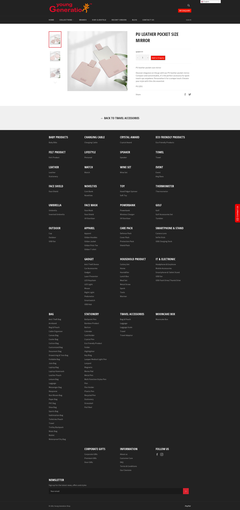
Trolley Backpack (56, 427)
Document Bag (55, 351)
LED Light (88, 284)
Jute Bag (52, 363)
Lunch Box (124, 276)
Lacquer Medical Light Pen (95, 359)
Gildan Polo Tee (91, 245)
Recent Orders (119, 20)
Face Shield (53, 191)
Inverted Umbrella (56, 214)
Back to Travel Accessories (121, 118)
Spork (122, 288)
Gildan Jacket (90, 241)
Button (87, 327)
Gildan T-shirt (90, 249)
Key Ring (88, 355)
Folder (87, 347)
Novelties (88, 195)
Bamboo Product (91, 323)
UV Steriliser (89, 218)
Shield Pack (125, 245)
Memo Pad (88, 371)
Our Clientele (99, 20)
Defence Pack (125, 233)
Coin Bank (88, 191)
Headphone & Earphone (166, 264)
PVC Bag (52, 403)
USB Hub (88, 304)
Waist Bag (53, 431)
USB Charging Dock (164, 241)
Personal (88, 157)
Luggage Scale (126, 327)
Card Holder (89, 335)
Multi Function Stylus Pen (95, 379)
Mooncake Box (162, 319)
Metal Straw (125, 284)
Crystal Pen (89, 339)
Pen (86, 383)
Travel (51, 423)
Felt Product (54, 157)
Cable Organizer (56, 331)
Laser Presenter (91, 276)
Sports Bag (53, 411)
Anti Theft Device (91, 264)
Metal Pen (88, 375)
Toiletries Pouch (56, 419)
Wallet (51, 435)
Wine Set (124, 172)
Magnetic (88, 367)
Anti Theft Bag (55, 319)
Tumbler (159, 218)
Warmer (123, 296)
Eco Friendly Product (93, 343)
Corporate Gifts (91, 454)
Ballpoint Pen (90, 319)
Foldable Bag (54, 359)
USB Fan (52, 241)
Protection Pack (127, 241)
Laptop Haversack (56, 371)
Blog (134, 20)
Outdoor (52, 237)
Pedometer (89, 296)
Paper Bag (53, 399)
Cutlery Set (125, 264)
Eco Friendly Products (165, 142)
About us (124, 454)
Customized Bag (56, 347)
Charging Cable (91, 142)
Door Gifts (88, 462)
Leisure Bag (54, 379)
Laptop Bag (54, 367)
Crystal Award (126, 142)
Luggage (52, 383)
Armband (53, 323)
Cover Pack (124, 237)
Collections (66, 20)
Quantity (139, 52)
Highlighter (89, 351)
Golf (157, 210)
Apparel (87, 233)
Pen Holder (89, 387)
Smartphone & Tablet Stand (168, 272)
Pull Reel (88, 407)
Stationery (53, 176)
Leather (52, 172)
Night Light (89, 292)
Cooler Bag (53, 339)
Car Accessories (91, 268)
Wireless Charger (127, 214)
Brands (83, 20)
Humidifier (124, 272)
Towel (158, 157)
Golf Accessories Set (164, 214)
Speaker (123, 157)
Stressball (88, 403)
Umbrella (53, 210)
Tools (122, 292)
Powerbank (125, 210)
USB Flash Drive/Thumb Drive (168, 280)
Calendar (88, 331)
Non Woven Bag (55, 395)
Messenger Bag (55, 387)
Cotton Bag (54, 343)
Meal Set (123, 280)
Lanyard (87, 363)
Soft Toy (123, 195)
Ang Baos (160, 176)
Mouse (87, 288)
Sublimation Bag (56, 415)
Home (51, 20)
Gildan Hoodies (90, 237)
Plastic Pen (89, 391)
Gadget (87, 272)
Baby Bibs (53, 142)
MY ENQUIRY (184, 10)
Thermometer (162, 191)
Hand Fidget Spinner (128, 191)
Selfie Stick (160, 237)
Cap (50, 233)
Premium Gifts (90, 458)
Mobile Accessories (164, 268)
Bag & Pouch (54, 327)
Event (158, 172)
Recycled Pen (90, 395)
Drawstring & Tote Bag (58, 355)
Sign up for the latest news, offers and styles (67, 485)
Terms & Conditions (128, 466)
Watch (87, 172)
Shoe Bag (53, 407)
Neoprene (53, 391)
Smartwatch (89, 300)
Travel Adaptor (126, 335)
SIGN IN (188, 20)
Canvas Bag (53, 335)
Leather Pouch (55, 375)
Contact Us (148, 20)
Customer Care (126, 458)
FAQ (121, 462)
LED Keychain (90, 280)
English (206, 1)
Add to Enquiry (158, 58)
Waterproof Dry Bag (57, 439)
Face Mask (88, 210)
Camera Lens (161, 233)
